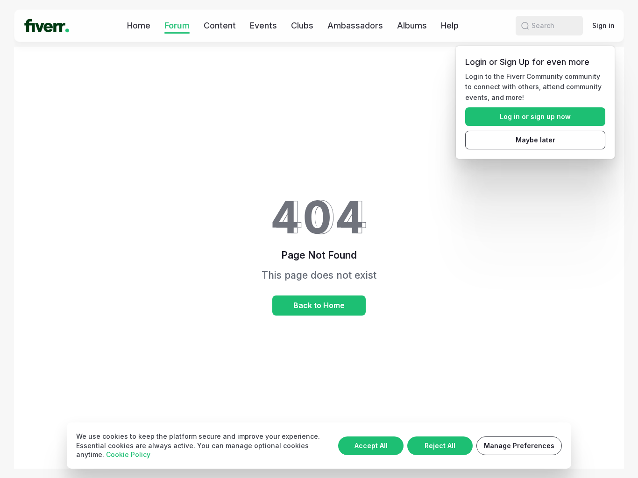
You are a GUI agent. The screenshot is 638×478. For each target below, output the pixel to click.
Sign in (603, 25)
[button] (525, 25)
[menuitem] (138, 25)
